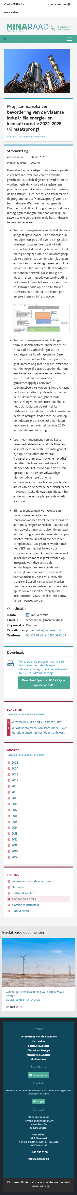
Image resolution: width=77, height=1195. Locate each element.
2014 (15, 827)
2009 (15, 857)
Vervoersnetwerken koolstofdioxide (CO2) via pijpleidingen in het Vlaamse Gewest (39, 730)
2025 (15, 762)
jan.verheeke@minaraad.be (43, 630)
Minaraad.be (11, 12)
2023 (15, 774)
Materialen (18, 887)
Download (43, 682)
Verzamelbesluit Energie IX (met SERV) (36, 722)
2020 (15, 792)
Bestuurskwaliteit (23, 893)
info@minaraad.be (38, 1158)
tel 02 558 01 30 (38, 1152)
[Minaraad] (38, 27)
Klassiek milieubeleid (25, 905)
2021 (15, 786)
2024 (15, 768)
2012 (15, 839)
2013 (15, 833)
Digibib (38, 1083)
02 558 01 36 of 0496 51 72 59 (46, 635)
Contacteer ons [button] (58, 4)
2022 (15, 780)
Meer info (39, 1186)
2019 (15, 798)
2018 (15, 804)
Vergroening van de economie (31, 881)
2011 (14, 845)
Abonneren (40, 1075)
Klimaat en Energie (24, 899)
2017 (14, 810)
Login (40, 1101)
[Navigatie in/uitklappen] (69, 39)
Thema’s (38, 1029)
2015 (15, 822)
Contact (39, 1109)
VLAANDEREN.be (14, 4)
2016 (15, 816)
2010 (15, 851)
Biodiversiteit (20, 911)
